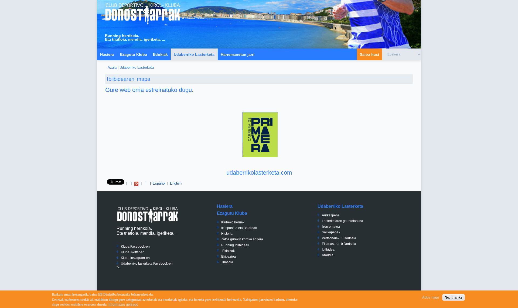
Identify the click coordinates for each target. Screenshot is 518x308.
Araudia (327, 255)
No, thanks (453, 297)
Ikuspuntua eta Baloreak (239, 228)
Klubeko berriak (232, 222)
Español (159, 183)
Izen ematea (331, 227)
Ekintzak (228, 251)
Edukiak (160, 54)
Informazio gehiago (123, 304)
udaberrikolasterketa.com (259, 172)
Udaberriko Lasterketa (194, 54)
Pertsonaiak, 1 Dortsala (339, 238)
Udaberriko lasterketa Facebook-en (147, 263)
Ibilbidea (328, 249)
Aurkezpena (331, 215)
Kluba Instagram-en (135, 258)
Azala (112, 67)
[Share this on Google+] (136, 183)
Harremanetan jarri (237, 54)
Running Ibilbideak (235, 245)
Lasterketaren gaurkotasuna (342, 221)
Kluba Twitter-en (133, 252)
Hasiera (107, 54)
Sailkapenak (331, 232)
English (176, 183)
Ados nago (430, 297)
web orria (132, 89)
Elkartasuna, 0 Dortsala (339, 244)
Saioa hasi (369, 54)
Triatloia (227, 262)
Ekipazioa (228, 256)
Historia (227, 234)
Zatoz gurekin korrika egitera (242, 239)
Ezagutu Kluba (133, 54)
